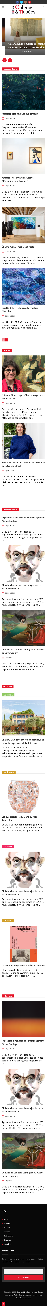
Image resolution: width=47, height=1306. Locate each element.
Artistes (7, 1232)
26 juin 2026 (9, 658)
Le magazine (27, 1295)
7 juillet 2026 (9, 471)
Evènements (8, 1236)
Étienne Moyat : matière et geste (18, 247)
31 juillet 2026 (10, 118)
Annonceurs (9, 1295)
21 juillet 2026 (10, 316)
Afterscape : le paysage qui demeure (20, 113)
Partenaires (18, 1295)
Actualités (7, 1244)
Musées (7, 1228)
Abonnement (37, 1295)
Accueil (6, 1219)
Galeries (7, 1223)
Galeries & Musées (23, 1292)
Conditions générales (23, 1298)
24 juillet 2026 (10, 186)
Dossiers (7, 1240)
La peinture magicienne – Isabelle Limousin (23, 965)
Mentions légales (37, 1292)
